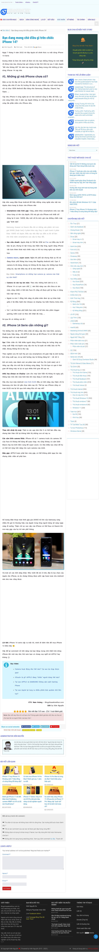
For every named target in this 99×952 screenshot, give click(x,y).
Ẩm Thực (73, 223)
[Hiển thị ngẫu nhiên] (96, 23)
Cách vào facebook (76, 227)
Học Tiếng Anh (78, 307)
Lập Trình (73, 318)
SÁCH (22, 20)
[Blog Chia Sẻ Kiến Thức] (15, 12)
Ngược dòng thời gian (77, 334)
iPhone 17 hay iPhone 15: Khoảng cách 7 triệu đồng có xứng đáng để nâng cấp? (12, 779)
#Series (27, 2)
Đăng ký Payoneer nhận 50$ (35, 910)
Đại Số (75, 414)
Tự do (75, 275)
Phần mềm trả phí (79, 346)
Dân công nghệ (75, 233)
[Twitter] (70, 948)
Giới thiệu (80, 907)
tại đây (53, 839)
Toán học (73, 412)
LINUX (72, 321)
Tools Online (19, 2)
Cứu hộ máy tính (78, 395)
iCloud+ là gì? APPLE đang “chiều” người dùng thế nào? (37, 677)
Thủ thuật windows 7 (80, 401)
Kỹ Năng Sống (77, 310)
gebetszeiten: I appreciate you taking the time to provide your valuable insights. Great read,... (85, 137)
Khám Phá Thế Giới (77, 292)
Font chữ (73, 250)
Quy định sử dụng (83, 915)
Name (5, 873)
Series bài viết (75, 357)
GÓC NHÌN (61, 20)
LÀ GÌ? (43, 20)
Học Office (73, 279)
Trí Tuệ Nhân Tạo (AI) (77, 425)
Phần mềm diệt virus (77, 341)
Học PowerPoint (78, 285)
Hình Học (76, 417)
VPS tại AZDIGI (93, 949)
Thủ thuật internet (76, 389)
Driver (72, 237)
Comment (6, 854)
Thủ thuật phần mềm (80, 382)
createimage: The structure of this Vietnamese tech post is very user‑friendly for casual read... (86, 89)
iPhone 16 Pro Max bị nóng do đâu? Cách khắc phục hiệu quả (54, 779)
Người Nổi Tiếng (75, 337)
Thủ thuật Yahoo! (78, 385)
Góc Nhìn (5, 30)
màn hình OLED (30, 382)
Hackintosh (74, 263)
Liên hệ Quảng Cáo (83, 924)
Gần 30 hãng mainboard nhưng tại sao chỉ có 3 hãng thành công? (61, 917)
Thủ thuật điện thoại (79, 376)
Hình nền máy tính (76, 266)
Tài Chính (73, 367)
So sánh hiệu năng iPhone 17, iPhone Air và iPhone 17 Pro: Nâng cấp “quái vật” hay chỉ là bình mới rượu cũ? (54, 801)
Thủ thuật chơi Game (80, 372)
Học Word (76, 288)
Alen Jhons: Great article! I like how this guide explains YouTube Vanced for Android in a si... (86, 82)
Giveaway (73, 256)
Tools (72, 421)
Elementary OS (78, 324)
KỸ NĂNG (70, 20)
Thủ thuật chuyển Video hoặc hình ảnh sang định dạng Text (60, 925)
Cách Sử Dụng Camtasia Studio (83, 359)
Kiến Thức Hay (75, 298)
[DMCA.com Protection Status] (89, 933)
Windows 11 (77, 408)
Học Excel (76, 281)
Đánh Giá (73, 246)
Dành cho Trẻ (77, 304)
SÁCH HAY (74, 354)
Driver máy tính (78, 242)
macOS (72, 327)
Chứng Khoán (75, 230)
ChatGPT (35, 2)
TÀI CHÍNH (81, 20)
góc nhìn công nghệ (29, 730)
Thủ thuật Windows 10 (80, 398)
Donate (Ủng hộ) (82, 920)
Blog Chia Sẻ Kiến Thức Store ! (83, 46)
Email (4, 881)
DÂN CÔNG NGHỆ (32, 20)
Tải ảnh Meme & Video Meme (80, 363)
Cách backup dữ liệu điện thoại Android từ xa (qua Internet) (61, 932)
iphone (39, 730)
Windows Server (75, 431)
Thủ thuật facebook (79, 379)
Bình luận (19, 47)
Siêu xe (75, 272)
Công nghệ (76, 269)
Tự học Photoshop (76, 428)
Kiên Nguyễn (8, 47)
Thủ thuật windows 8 (80, 405)
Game (72, 253)
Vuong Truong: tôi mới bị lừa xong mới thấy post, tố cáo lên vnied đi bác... (85, 106)
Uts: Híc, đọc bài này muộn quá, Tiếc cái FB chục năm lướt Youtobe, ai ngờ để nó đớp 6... (85, 129)
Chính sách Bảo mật (83, 928)
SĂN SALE (91, 20)
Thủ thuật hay (75, 370)
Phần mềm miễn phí (77, 344)
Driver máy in (77, 239)
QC (71, 350)
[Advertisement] (33, 120)
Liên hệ (79, 911)
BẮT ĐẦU (51, 20)
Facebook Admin (35, 913)
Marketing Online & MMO (78, 331)
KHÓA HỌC (74, 295)
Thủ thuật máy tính (76, 392)
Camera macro (12, 258)
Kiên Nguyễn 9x (31, 906)
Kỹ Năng (73, 301)
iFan (47, 242)
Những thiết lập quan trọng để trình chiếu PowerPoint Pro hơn (61, 909)
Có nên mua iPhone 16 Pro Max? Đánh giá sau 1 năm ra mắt (32, 779)
